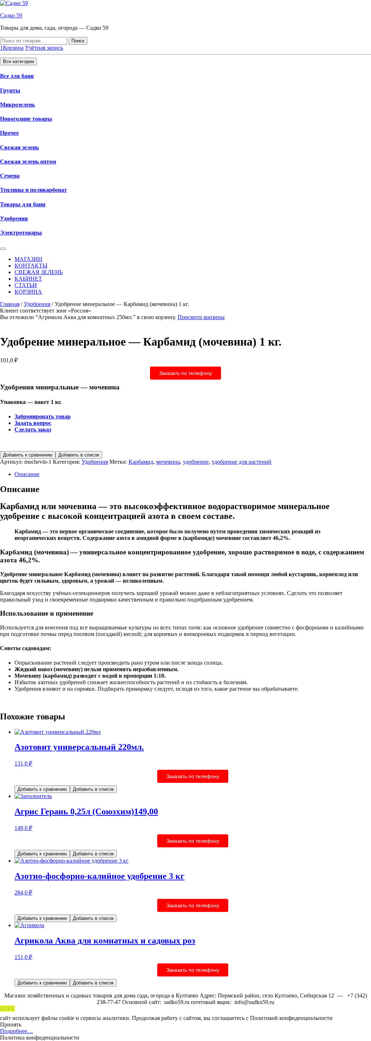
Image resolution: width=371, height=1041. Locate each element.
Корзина (28, 292)
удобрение (196, 462)
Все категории (18, 61)
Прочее (9, 133)
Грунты (10, 90)
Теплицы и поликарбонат (33, 190)
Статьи (25, 285)
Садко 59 (11, 15)
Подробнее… (16, 1031)
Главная (10, 304)
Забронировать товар (42, 416)
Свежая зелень (19, 147)
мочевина (168, 462)
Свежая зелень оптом (28, 161)
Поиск (77, 41)
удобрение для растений (241, 462)
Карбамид (141, 462)
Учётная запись (44, 48)
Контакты (30, 266)
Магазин (28, 259)
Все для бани (17, 76)
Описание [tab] (26, 474)
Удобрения (14, 218)
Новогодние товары (26, 119)
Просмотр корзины (201, 317)
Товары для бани (22, 204)
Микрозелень (17, 105)
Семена (10, 176)
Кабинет (28, 279)
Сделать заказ (32, 429)
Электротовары (21, 233)
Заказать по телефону (185, 373)
